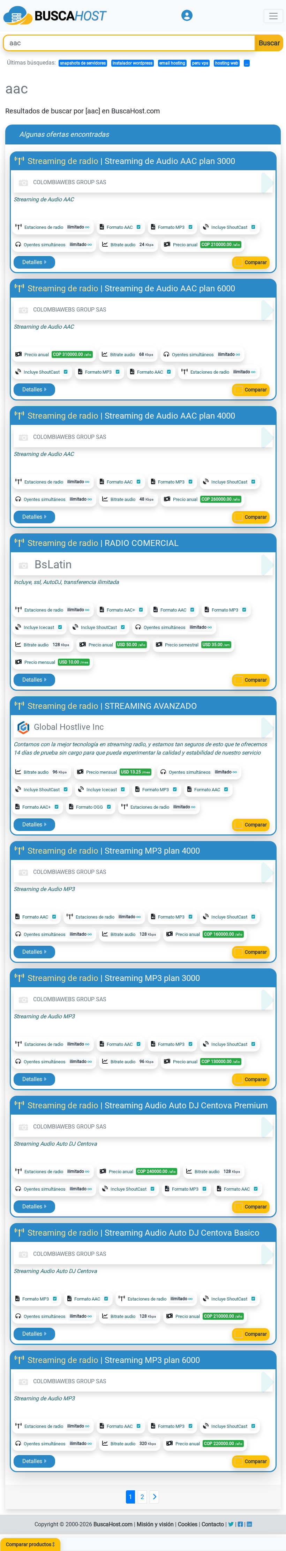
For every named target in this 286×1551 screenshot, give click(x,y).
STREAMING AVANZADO (151, 706)
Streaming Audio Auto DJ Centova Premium (186, 1105)
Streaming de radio (62, 161)
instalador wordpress (132, 63)
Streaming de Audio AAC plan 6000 (170, 288)
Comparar (256, 262)
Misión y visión (155, 1524)
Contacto (213, 1524)
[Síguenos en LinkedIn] (249, 1524)
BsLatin (52, 564)
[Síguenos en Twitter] (231, 1524)
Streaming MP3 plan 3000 (152, 978)
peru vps (200, 63)
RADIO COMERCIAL (142, 543)
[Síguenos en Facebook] (240, 1524)
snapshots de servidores (83, 63)
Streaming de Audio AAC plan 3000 (170, 161)
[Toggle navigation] (273, 16)
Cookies (187, 1524)
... (246, 63)
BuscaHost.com (113, 1524)
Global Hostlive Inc (68, 727)
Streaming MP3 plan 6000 (152, 1360)
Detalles (33, 262)
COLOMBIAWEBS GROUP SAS (69, 182)
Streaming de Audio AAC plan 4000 (170, 416)
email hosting (172, 63)
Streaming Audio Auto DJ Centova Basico (182, 1233)
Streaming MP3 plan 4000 (152, 851)
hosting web (226, 63)
